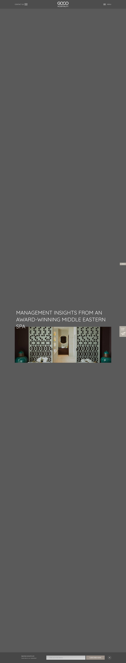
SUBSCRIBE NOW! (95, 658)
